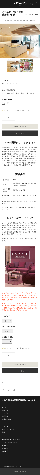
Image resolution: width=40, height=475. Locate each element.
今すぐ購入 (20, 133)
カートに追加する (20, 471)
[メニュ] (3, 4)
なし (3, 83)
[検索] (31, 4)
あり (8, 103)
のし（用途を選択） (9, 90)
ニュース (5, 426)
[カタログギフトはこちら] (20, 246)
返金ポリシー (6, 445)
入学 (26, 93)
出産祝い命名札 (7, 100)
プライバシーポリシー (9, 442)
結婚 (8, 93)
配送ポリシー (6, 448)
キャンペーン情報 (8, 429)
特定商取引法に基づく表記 (11, 439)
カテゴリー (6, 413)
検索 (3, 432)
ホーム (4, 407)
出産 (12, 93)
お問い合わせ (6, 419)
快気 (22, 93)
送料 (3, 110)
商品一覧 (5, 410)
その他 (32, 93)
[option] (20, 38)
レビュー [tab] (5, 382)
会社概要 (5, 416)
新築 (17, 93)
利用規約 (5, 451)
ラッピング (6, 80)
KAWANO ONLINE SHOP (14, 466)
